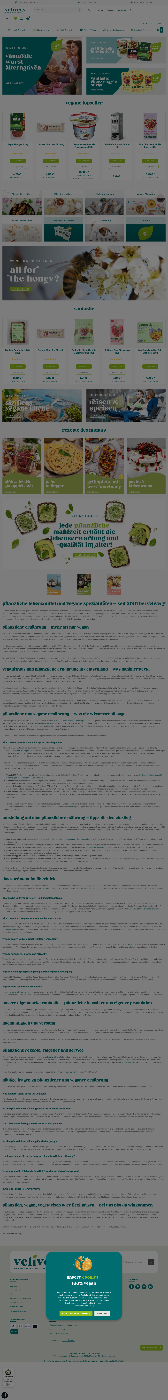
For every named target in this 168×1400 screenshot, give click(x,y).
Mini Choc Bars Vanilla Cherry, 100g (150, 145)
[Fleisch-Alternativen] (22, 202)
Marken (90, 10)
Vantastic (122, 10)
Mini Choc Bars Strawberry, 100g (117, 351)
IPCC (24, 700)
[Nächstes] (161, 30)
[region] (84, 146)
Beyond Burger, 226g (18, 144)
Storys (100, 10)
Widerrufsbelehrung (17, 1307)
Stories (70, 806)
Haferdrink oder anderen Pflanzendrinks (73, 839)
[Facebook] (131, 1286)
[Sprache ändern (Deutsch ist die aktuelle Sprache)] (8, 18)
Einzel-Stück (18, 161)
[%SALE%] (146, 229)
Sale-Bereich (71, 1072)
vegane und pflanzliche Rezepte (49, 1057)
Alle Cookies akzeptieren (76, 1313)
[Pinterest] (137, 1286)
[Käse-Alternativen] (63, 202)
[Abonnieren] (151, 1262)
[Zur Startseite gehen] (15, 10)
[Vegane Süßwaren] (146, 202)
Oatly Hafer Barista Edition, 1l (117, 145)
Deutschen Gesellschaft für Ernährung (68, 721)
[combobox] (55, 10)
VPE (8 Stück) (18, 167)
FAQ (7, 1065)
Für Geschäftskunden (18, 1311)
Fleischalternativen (96, 847)
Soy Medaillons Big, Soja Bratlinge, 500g (150, 351)
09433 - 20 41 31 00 (57, 1330)
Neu (131, 10)
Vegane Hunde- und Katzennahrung (16, 992)
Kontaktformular (128, 1062)
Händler (160, 23)
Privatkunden (148, 23)
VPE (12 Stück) (51, 167)
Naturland (85, 888)
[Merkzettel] (15, 18)
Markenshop (90, 1015)
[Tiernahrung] (104, 229)
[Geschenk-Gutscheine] (63, 229)
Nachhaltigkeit (16, 1290)
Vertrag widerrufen (151, 1348)
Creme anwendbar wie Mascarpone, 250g (84, 145)
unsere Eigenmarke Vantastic (141, 909)
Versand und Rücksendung (20, 1298)
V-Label (46, 888)
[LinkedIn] (150, 1286)
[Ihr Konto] (21, 18)
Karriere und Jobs (17, 1302)
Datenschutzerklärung (84, 1305)
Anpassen (102, 1313)
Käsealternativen (12, 929)
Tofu (147, 748)
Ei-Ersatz (127, 944)
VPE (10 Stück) (150, 167)
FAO (13, 700)
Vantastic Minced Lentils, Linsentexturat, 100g (84, 351)
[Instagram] (144, 1286)
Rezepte (110, 10)
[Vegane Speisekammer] (22, 229)
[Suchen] (79, 10)
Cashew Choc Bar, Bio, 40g (51, 144)
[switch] (8, 1384)
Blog (98, 1060)
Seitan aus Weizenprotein (22, 750)
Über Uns (13, 1286)
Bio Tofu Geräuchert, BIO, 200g (17, 351)
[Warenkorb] (28, 18)
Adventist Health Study (45, 723)
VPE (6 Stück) (84, 167)
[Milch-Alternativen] (104, 202)
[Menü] (12, 1369)
